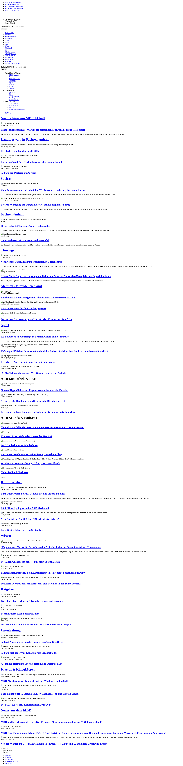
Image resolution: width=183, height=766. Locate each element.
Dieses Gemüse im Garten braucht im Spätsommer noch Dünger (36, 624)
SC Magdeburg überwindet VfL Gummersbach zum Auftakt (33, 373)
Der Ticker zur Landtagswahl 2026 (20, 151)
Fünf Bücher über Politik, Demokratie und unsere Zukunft (33, 493)
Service (5, 752)
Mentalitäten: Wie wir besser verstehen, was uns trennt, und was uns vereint (42, 427)
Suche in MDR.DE (7, 27)
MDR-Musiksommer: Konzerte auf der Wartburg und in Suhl (34, 681)
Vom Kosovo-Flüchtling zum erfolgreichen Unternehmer (31, 261)
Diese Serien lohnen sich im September (22, 530)
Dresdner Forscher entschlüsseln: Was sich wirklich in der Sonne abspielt (40, 583)
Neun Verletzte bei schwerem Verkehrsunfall (25, 240)
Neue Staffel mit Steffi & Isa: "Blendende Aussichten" (30, 519)
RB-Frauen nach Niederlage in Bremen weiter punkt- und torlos (36, 336)
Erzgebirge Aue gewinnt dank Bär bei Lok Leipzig (28, 362)
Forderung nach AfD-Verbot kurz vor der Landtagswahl (31, 162)
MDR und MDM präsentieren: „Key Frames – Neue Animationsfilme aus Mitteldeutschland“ (51, 722)
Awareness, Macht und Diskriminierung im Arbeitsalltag (31, 454)
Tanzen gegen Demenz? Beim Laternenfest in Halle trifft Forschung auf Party (43, 572)
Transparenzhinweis (11, 761)
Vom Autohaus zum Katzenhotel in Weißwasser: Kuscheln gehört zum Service (43, 190)
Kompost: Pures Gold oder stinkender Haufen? (26, 436)
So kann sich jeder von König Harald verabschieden (29, 652)
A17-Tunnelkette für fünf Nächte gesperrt (23, 308)
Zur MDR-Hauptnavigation (14, 8)
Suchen (4, 29)
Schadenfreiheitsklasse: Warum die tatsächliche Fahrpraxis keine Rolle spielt (43, 129)
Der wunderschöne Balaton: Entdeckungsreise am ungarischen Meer (38, 412)
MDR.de (8, 113)
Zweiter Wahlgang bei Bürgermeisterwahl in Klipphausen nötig (35, 204)
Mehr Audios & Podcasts (14, 472)
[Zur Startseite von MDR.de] (5, 15)
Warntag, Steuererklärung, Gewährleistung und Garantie (32, 601)
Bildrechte (8, 763)
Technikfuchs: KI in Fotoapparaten (20, 613)
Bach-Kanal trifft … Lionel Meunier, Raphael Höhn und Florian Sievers (40, 693)
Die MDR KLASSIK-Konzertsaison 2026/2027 (26, 704)
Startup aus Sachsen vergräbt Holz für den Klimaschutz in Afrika (36, 319)
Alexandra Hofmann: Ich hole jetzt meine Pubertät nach (31, 663)
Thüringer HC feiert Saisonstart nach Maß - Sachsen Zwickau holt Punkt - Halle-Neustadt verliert (54, 351)
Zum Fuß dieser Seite (12, 10)
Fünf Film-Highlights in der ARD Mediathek (25, 508)
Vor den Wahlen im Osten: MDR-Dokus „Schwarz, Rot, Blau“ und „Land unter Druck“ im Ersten (54, 743)
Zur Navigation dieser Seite (14, 6)
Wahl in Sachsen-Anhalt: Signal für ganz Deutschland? (30, 463)
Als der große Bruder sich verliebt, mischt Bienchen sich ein (33, 401)
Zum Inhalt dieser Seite (13, 3)
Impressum (8, 757)
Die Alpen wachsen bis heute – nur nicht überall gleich (30, 561)
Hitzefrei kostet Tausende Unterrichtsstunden (25, 225)
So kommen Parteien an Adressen (19, 172)
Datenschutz (9, 759)
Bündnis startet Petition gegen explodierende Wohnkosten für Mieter (38, 297)
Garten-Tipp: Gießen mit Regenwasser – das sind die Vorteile (34, 390)
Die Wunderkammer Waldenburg (19, 445)
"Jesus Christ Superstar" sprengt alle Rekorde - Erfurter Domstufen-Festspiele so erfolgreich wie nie (56, 276)
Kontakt (7, 756)
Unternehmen (7, 750)
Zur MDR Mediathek (12, 4)
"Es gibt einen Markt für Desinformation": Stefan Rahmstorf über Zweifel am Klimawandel (51, 547)
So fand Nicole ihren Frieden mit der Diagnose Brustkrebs (32, 641)
